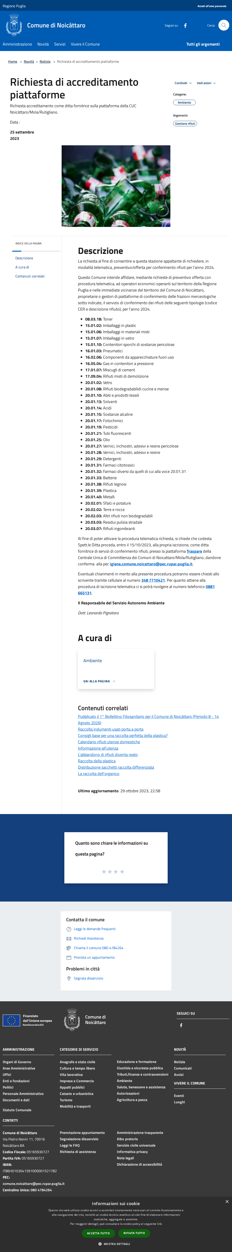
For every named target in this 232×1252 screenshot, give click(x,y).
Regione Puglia (14, 6)
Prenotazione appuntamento (82, 1132)
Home (12, 61)
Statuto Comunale (17, 1110)
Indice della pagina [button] (28, 243)
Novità (29, 61)
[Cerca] (223, 25)
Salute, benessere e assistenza (141, 1087)
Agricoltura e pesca (132, 1099)
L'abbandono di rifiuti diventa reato (108, 754)
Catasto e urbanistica (76, 1093)
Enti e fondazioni (16, 1081)
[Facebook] (183, 25)
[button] (116, 1244)
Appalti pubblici (72, 1087)
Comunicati (183, 1068)
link (159, 1224)
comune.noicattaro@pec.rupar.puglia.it (34, 1183)
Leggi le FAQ (70, 1145)
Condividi (181, 82)
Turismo (66, 1100)
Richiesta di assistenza (78, 1151)
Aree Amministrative (19, 1068)
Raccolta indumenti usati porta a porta (110, 729)
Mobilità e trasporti (75, 1106)
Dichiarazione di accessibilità (139, 1164)
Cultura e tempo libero (77, 1068)
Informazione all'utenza (98, 748)
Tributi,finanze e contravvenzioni (142, 1074)
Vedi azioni (204, 82)
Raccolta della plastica (97, 761)
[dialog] (116, 1224)
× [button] (227, 1201)
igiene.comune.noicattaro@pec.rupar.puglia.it (151, 564)
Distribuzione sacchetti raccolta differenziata (116, 767)
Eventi (179, 1095)
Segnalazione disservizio (79, 1139)
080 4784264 (41, 1190)
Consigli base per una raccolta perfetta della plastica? (123, 735)
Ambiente (124, 1080)
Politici (8, 1087)
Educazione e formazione (136, 1061)
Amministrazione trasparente (140, 1132)
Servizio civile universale (136, 1145)
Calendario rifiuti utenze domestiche (109, 742)
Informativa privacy (132, 1151)
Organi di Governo (17, 1062)
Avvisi (179, 1074)
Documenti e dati (16, 1100)
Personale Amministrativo (23, 1093)
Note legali (125, 1158)
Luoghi (179, 1102)
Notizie (45, 61)
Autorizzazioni (128, 1093)
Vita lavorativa (71, 1074)
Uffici (7, 1074)
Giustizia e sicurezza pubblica (140, 1068)
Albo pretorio (127, 1139)
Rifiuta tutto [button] (134, 1233)
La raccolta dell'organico (98, 774)
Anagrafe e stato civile (77, 1062)
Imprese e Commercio (77, 1081)
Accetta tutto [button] (98, 1233)
